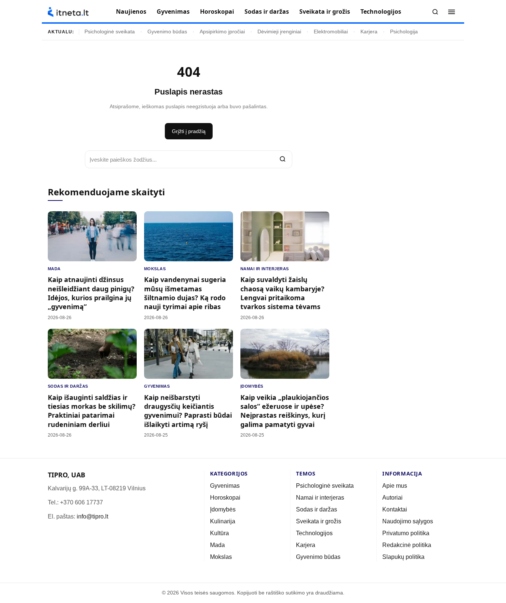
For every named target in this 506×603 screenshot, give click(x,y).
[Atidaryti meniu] (451, 12)
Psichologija (404, 31)
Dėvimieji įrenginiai (279, 31)
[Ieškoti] (435, 12)
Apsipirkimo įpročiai (222, 31)
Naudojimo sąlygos (407, 521)
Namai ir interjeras (264, 268)
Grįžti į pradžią (189, 131)
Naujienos (131, 11)
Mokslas (155, 268)
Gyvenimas (173, 11)
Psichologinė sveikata (109, 31)
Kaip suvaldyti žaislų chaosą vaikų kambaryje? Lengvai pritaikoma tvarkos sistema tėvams (282, 293)
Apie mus (394, 486)
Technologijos (380, 11)
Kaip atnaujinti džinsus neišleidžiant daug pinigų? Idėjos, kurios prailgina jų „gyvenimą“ (91, 293)
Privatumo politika (405, 533)
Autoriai (392, 497)
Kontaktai (394, 509)
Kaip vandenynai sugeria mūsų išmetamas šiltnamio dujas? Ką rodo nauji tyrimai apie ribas (185, 293)
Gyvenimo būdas (167, 31)
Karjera (368, 31)
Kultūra (219, 533)
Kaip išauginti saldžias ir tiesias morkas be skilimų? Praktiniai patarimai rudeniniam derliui (92, 411)
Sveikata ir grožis (324, 11)
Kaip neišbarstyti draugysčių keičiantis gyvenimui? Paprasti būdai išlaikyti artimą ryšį (188, 411)
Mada (54, 268)
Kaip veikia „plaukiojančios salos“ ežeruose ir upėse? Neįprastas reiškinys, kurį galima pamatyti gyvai (284, 411)
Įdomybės (251, 386)
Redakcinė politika (406, 545)
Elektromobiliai (331, 31)
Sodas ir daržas (266, 11)
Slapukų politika (403, 557)
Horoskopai (217, 11)
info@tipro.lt (92, 516)
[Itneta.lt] (68, 12)
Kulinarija (222, 521)
